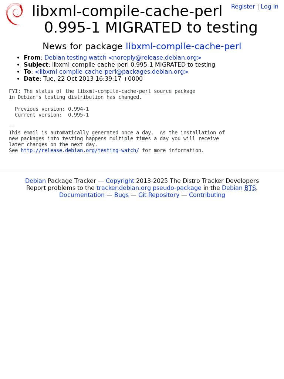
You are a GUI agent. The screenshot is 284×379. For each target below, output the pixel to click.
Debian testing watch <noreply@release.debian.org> (123, 57)
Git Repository (158, 194)
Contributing (207, 194)
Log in (269, 6)
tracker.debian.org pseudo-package (149, 187)
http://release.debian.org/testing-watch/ (80, 150)
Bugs (121, 194)
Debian (35, 180)
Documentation (82, 194)
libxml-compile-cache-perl (183, 46)
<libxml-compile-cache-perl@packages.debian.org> (112, 71)
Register (243, 6)
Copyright (120, 180)
